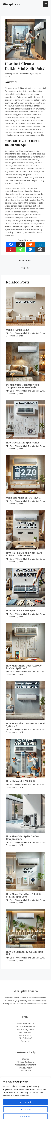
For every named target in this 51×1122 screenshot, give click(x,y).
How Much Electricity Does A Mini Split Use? (25, 725)
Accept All (25, 1102)
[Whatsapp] (20, 249)
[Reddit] (30, 244)
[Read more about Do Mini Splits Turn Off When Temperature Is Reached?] (25, 361)
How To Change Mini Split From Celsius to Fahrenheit (24, 554)
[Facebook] (11, 244)
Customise (25, 1109)
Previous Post (25, 260)
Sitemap (25, 1059)
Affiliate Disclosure (25, 1062)
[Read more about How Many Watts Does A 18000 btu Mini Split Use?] (25, 871)
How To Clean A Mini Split (20, 610)
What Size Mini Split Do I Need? (23, 497)
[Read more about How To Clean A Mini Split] (25, 587)
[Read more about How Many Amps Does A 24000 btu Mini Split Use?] (25, 642)
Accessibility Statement (25, 1064)
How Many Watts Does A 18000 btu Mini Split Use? (23, 895)
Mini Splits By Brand (25, 1029)
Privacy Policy (25, 1067)
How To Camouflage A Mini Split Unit (24, 953)
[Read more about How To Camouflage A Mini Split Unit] (25, 929)
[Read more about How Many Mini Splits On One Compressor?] (25, 813)
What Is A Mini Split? (17, 329)
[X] (20, 244)
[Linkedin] (40, 244)
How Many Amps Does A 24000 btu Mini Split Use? (24, 667)
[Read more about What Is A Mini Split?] (25, 306)
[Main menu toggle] (46, 4)
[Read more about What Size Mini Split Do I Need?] (25, 474)
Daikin (20, 88)
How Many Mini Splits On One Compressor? (22, 837)
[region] (25, 1099)
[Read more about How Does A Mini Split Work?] (25, 419)
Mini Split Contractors (25, 1026)
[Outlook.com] (30, 249)
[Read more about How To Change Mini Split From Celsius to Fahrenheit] (25, 530)
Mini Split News (25, 1035)
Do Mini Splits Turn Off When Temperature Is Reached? (22, 386)
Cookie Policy (25, 1070)
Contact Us (25, 1041)
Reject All (25, 1116)
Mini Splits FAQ (12, 73)
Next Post (25, 267)
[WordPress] (40, 249)
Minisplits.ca (11, 4)
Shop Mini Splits (25, 1032)
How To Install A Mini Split (21, 781)
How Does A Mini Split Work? (22, 442)
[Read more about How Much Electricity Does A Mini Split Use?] (25, 700)
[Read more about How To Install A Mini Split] (25, 758)
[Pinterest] (11, 249)
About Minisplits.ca (25, 1023)
